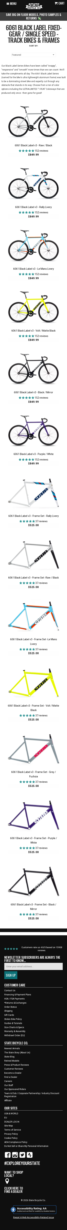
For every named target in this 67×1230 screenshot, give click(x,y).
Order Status (10, 1007)
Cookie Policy (11, 1138)
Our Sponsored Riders (15, 1089)
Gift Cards (9, 1015)
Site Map (8, 1125)
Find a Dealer (10, 1077)
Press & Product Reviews (16, 1065)
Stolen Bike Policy (13, 1019)
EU (5, 1117)
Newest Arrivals (12, 1048)
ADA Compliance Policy (15, 1142)
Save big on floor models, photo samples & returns (33, 16)
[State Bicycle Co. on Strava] (30, 1157)
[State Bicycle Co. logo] (34, 6)
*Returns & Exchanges (15, 1003)
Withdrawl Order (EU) (14, 1035)
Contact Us (9, 990)
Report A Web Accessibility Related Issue (33, 1217)
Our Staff (8, 1085)
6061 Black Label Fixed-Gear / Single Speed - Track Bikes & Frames (33, 34)
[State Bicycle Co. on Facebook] (8, 1157)
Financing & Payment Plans (17, 994)
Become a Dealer (12, 1073)
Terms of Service (12, 1130)
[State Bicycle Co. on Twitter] (22, 1157)
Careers (8, 1081)
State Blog (9, 1056)
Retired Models (11, 1061)
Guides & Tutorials (13, 1023)
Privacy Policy (11, 1134)
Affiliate (8, 1100)
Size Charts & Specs (14, 1027)
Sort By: (33, 46)
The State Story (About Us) (17, 1052)
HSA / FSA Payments (14, 999)
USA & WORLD (11, 1113)
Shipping (8, 1011)
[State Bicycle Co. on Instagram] (15, 1157)
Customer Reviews (13, 1069)
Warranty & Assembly (14, 1031)
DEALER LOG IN (11, 1122)
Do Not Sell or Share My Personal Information (26, 1146)
